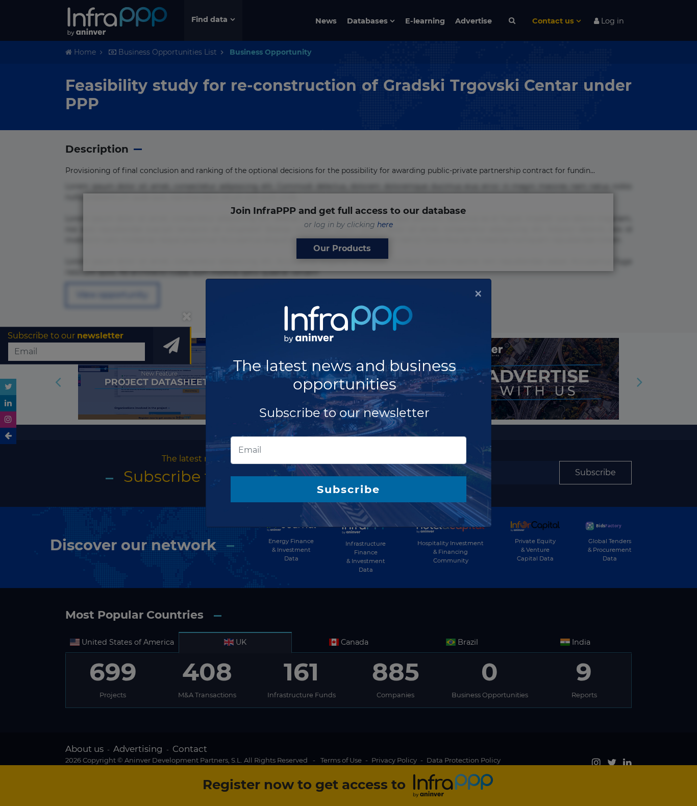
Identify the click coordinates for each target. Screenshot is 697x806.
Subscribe (348, 489)
